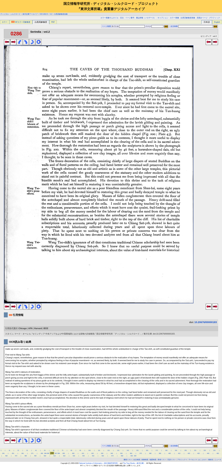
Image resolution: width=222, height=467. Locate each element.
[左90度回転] (20, 44)
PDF (53, 22)
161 (147, 450)
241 (3, 453)
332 (102, 453)
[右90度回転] (26, 44)
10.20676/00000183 (205, 322)
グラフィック (214, 18)
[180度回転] (32, 44)
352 (121, 453)
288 (58, 453)
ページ (148, 26)
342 (112, 453)
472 (16, 456)
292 (63, 453)
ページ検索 (106, 26)
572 (112, 456)
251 (13, 453)
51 (45, 450)
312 (83, 453)
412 (179, 453)
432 (198, 453)
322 (92, 453)
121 (108, 450)
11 (9, 450)
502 (45, 456)
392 (160, 453)
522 (64, 456)
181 (166, 450)
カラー (4, 22)
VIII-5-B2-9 (44, 14)
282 (42, 453)
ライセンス (193, 460)
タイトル (115, 26)
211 (195, 450)
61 (53, 450)
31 (27, 450)
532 (74, 456)
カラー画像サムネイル (109, 18)
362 (131, 453)
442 (208, 453)
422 (189, 453)
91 (80, 450)
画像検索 (144, 460)
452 (218, 453)
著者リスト (162, 460)
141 (128, 450)
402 (169, 453)
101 (89, 450)
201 (185, 450)
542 (83, 456)
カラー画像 (174, 18)
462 (6, 456)
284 (45, 453)
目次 (122, 18)
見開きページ (202, 18)
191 (176, 450)
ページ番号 (129, 18)
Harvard (38, 328)
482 (26, 456)
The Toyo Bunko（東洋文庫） (134, 463)
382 (150, 453)
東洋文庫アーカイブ (30, 14)
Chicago (22, 328)
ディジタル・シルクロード (10, 14)
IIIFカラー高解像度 (22, 22)
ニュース (218, 460)
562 (103, 456)
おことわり (202, 460)
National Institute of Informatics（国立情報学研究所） (99, 463)
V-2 (51, 14)
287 (56, 453)
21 (18, 450)
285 (48, 453)
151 (137, 450)
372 (141, 453)
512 (54, 456)
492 (35, 456)
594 (135, 456)
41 (36, 450)
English (217, 22)
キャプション (163, 18)
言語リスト (171, 460)
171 (157, 450)
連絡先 (210, 460)
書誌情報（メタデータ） (146, 18)
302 (73, 453)
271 (32, 453)
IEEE (46, 328)
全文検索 (174, 26)
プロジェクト (182, 460)
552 (93, 456)
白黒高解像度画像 (61, 14)
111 (99, 450)
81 (71, 450)
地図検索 (153, 460)
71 (62, 450)
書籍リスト (128, 460)
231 (214, 450)
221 (205, 450)
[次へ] (13, 44)
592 (132, 456)
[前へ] (7, 44)
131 (118, 450)
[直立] (38, 44)
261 (22, 453)
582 (122, 456)
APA (30, 328)
